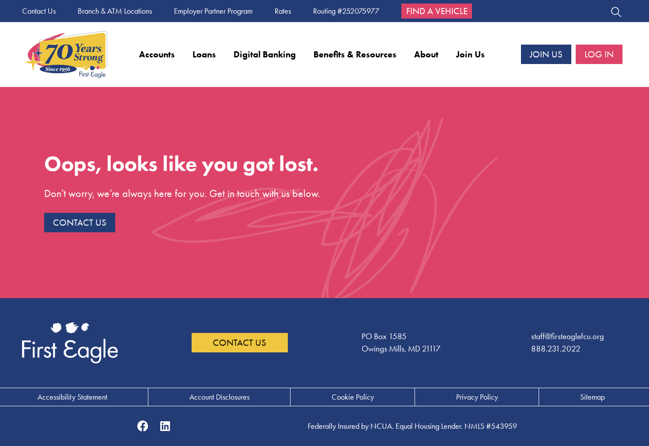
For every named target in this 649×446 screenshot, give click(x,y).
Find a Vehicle (437, 11)
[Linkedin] (165, 426)
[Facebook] (143, 426)
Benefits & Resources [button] (354, 54)
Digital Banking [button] (265, 54)
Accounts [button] (157, 54)
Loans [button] (204, 54)
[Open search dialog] (616, 13)
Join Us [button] (470, 54)
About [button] (426, 54)
